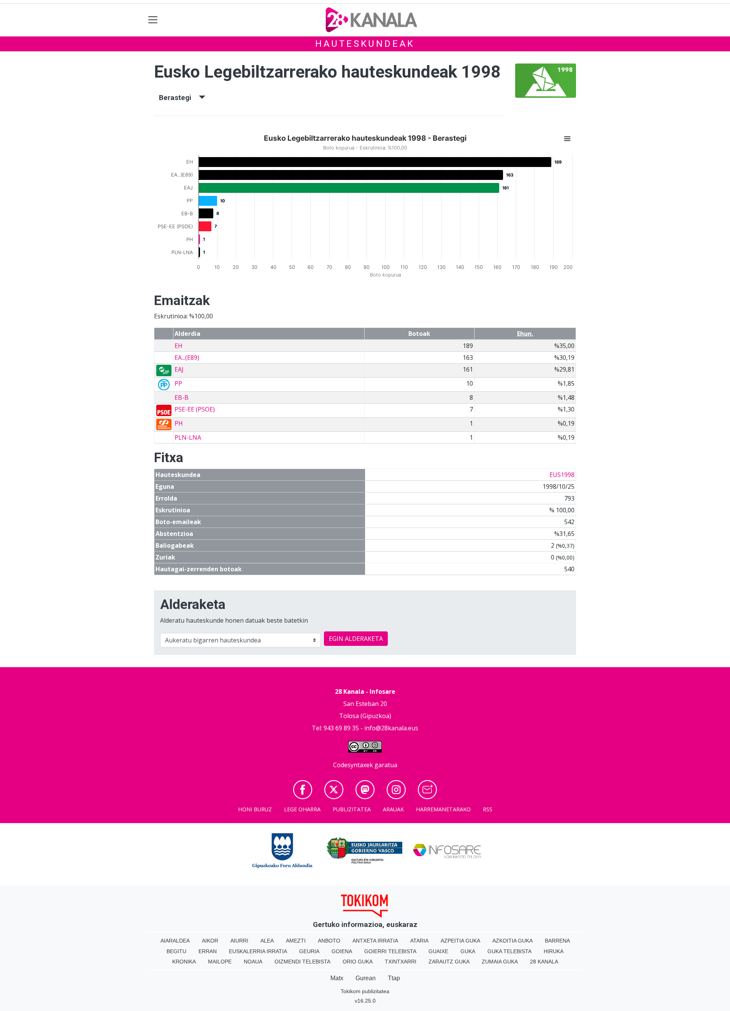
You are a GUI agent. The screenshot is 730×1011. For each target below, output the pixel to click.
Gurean (365, 978)
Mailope (220, 962)
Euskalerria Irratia (258, 951)
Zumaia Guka (500, 962)
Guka (467, 951)
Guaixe (438, 951)
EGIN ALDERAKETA (356, 638)
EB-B (182, 397)
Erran (207, 951)
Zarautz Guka (449, 962)
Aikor (210, 941)
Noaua (253, 962)
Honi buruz (255, 809)
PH (179, 423)
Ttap (394, 978)
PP (178, 383)
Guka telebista (509, 951)
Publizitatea (352, 809)
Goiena (342, 951)
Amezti (296, 941)
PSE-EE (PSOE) (195, 409)
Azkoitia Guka (512, 941)
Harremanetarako (443, 809)
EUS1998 (561, 475)
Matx (336, 978)
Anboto (329, 941)
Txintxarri (400, 962)
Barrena (557, 941)
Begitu (176, 951)
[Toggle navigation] (153, 20)
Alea (267, 941)
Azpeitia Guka (460, 941)
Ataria (419, 941)
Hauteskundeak (365, 43)
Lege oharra (302, 809)
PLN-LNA (188, 437)
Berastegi (179, 97)
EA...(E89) (187, 357)
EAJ (179, 369)
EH (178, 346)
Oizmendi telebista (302, 962)
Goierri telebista (390, 951)
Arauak (393, 809)
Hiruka (553, 951)
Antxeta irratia (375, 941)
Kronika (184, 962)
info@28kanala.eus (391, 728)
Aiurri (239, 941)
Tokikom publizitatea (365, 991)
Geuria (309, 951)
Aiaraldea (175, 941)
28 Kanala (544, 962)
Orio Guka (358, 962)
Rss (487, 809)
